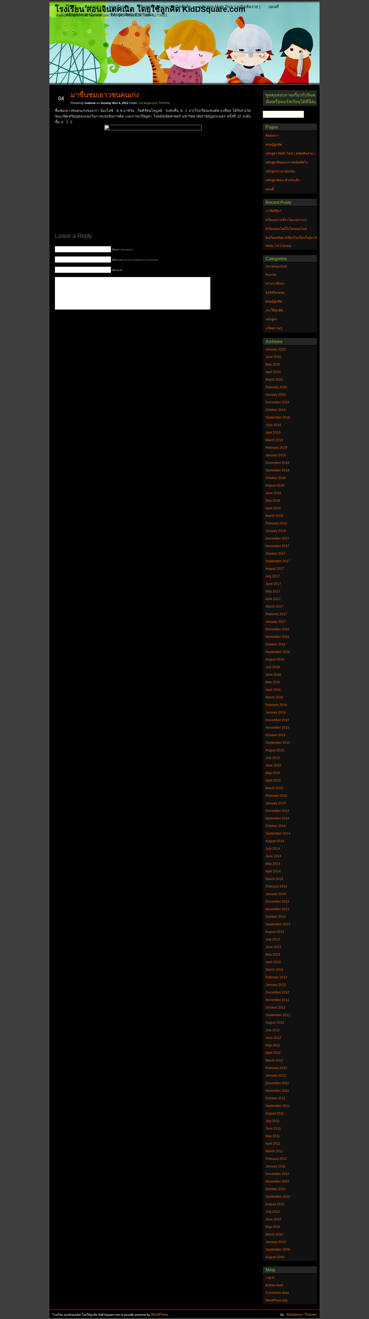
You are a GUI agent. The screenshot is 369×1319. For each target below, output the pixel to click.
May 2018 (273, 501)
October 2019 (276, 410)
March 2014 (274, 879)
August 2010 (275, 1204)
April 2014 (273, 871)
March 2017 (274, 606)
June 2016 (273, 675)
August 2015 (275, 750)
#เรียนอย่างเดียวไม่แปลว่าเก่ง (286, 220)
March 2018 (274, 516)
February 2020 (276, 387)
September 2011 (278, 1106)
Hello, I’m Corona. (279, 246)
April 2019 (273, 432)
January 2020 (276, 395)
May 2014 (273, 864)
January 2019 (276, 455)
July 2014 (273, 849)
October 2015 (276, 735)
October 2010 (276, 1189)
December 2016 (277, 629)
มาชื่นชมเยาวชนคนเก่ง (105, 95)
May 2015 (273, 773)
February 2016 (276, 705)
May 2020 (273, 364)
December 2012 (277, 992)
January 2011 (276, 1166)
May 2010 (273, 1227)
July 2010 (273, 1212)
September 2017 (278, 561)
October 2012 (276, 1007)
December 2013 (277, 901)
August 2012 (275, 1023)
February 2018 (276, 523)
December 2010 (277, 1174)
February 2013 (276, 977)
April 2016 (273, 690)
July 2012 (273, 1030)
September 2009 (278, 1249)
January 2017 (276, 622)
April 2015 (273, 780)
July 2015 (273, 758)
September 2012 (278, 1015)
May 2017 (273, 591)
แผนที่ (274, 7)
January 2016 (276, 712)
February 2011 (276, 1159)
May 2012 (273, 1045)
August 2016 (275, 659)
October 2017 (276, 553)
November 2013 (277, 909)
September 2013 (278, 924)
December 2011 (277, 1083)
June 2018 (273, 493)
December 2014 (277, 811)
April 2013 (273, 962)
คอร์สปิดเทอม (275, 292)
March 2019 (274, 440)
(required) (122, 249)
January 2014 (276, 894)
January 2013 (276, 985)
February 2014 (276, 886)
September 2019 (278, 417)
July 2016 (273, 667)
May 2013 (273, 954)
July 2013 (273, 939)
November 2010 (277, 1181)
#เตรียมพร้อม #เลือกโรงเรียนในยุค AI (291, 238)
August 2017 (275, 569)
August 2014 (275, 841)
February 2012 (276, 1068)
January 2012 (276, 1075)
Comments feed (277, 1293)
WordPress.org (276, 1300)
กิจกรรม (164, 103)
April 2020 (273, 372)
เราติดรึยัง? (273, 211)
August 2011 (275, 1113)
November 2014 (277, 818)
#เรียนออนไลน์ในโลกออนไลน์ (286, 229)
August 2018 (275, 485)
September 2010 (278, 1197)
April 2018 (273, 508)
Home (71, 6)
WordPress (159, 1315)
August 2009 (275, 1257)
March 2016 (274, 697)
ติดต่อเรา (93, 7)
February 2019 (276, 448)
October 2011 (275, 1098)
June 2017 (273, 584)
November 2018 (277, 470)
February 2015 (276, 796)
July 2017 (273, 576)
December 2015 (277, 720)
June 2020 (273, 357)
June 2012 (273, 1038)
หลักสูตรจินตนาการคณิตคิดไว (164, 7)
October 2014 (276, 826)
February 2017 (276, 614)
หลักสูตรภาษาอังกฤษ (84, 14)
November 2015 (277, 727)
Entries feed (274, 1285)
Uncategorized (147, 103)
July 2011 (273, 1121)
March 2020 (274, 379)
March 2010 (274, 1234)
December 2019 (277, 402)
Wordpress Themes (301, 1315)
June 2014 (273, 856)
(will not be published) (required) (135, 259)
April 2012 (273, 1053)
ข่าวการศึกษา (275, 284)
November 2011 (277, 1091)
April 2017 (273, 599)
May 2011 (273, 1136)
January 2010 (276, 1242)
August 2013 (275, 932)
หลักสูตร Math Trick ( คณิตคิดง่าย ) (229, 7)
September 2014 (278, 833)
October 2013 (276, 917)
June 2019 (273, 425)
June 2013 (273, 947)
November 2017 (277, 546)
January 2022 (276, 349)
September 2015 (278, 743)
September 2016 (278, 652)
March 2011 (274, 1151)
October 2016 (276, 644)
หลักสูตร (271, 319)
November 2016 (277, 637)
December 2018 (277, 463)
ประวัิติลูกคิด (274, 310)
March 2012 (274, 1060)
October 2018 (276, 478)
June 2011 (273, 1128)
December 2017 (277, 538)
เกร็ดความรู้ (274, 328)
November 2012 (277, 1000)
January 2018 (276, 531)
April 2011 (273, 1144)
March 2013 (274, 970)
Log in (270, 1278)
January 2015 (276, 803)
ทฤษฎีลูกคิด (119, 7)
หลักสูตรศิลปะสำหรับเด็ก (131, 14)
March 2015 (274, 788)
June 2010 (273, 1219)
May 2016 (273, 682)
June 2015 (273, 765)
